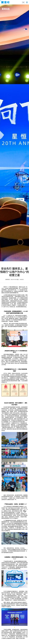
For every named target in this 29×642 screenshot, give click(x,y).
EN (23, 2)
